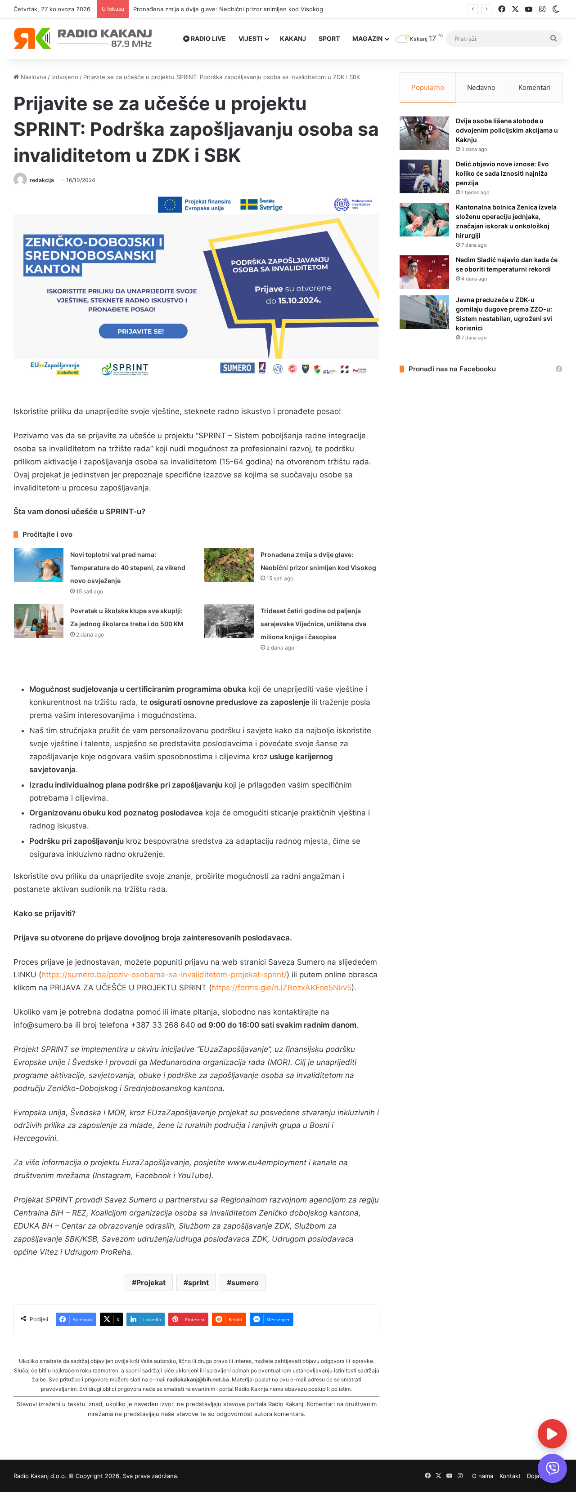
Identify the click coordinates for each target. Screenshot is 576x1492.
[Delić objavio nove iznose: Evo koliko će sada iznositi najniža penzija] (424, 176)
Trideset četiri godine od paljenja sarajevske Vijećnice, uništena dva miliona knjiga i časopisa (313, 624)
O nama (482, 1475)
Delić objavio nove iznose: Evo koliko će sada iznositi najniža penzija (502, 173)
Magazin (367, 38)
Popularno (427, 87)
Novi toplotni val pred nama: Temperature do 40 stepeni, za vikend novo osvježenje (127, 567)
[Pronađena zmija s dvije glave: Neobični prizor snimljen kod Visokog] (229, 565)
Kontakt (510, 1475)
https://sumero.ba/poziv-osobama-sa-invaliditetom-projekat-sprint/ (164, 974)
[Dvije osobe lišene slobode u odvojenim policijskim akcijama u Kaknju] (424, 133)
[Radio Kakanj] (83, 38)
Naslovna (32, 76)
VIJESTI (250, 38)
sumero (245, 1282)
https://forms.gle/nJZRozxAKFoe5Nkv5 (281, 987)
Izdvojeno (64, 76)
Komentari (534, 87)
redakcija (42, 180)
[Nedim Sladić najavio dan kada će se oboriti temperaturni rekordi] (424, 272)
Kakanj (293, 38)
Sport (329, 38)
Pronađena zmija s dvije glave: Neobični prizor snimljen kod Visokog (228, 9)
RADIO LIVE (207, 38)
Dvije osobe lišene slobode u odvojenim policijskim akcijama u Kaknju (507, 130)
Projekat (151, 1282)
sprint (198, 1282)
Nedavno (481, 87)
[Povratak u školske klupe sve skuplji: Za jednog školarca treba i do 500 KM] (38, 621)
